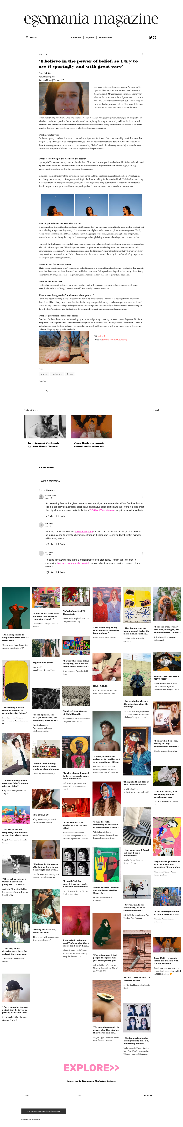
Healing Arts (57, 374)
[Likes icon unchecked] (47, 516)
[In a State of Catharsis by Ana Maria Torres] (45, 426)
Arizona (43, 374)
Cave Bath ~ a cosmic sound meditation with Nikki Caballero (90, 445)
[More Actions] (142, 497)
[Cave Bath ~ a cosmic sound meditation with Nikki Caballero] (91, 426)
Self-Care (42, 381)
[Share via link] (54, 391)
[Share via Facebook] (40, 391)
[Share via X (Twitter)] (47, 391)
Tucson (70, 374)
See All (156, 410)
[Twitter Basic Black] (151, 37)
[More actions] (142, 54)
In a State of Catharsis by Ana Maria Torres (43, 445)
